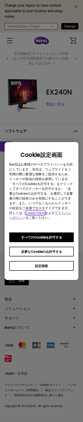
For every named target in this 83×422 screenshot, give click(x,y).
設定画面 (41, 266)
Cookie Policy (35, 213)
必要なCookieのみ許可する (41, 251)
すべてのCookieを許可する (41, 237)
